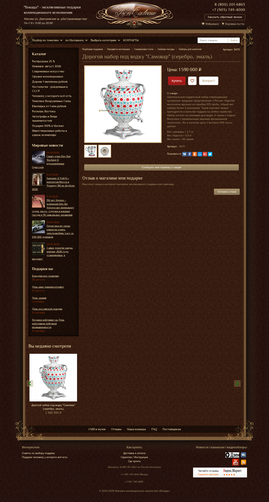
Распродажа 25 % (43, 61)
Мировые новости (47, 145)
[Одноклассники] (195, 154)
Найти (233, 40)
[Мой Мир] (200, 154)
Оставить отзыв (227, 191)
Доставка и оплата (134, 453)
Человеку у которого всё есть (52, 96)
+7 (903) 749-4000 (228, 10)
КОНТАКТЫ (131, 40)
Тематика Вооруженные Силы (51, 101)
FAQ (154, 429)
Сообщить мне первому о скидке (161, 167)
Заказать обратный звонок (224, 17)
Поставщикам (171, 429)
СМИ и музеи (97, 429)
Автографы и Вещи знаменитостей (44, 118)
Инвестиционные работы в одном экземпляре (49, 133)
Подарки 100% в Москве (48, 126)
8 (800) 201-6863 (230, 4)
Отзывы (116, 429)
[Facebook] (189, 154)
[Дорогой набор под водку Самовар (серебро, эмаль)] (123, 103)
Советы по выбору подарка (38, 453)
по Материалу (75, 40)
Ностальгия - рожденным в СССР (50, 89)
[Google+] (205, 154)
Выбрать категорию (103, 40)
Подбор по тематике (45, 40)
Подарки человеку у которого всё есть (45, 457)
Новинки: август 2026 (46, 66)
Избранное (212, 24)
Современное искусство (48, 71)
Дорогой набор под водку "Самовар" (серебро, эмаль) (53, 407)
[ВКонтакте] (184, 154)
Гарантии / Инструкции (134, 457)
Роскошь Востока (43, 111)
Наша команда (136, 429)
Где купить (134, 461)
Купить (177, 81)
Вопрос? (208, 81)
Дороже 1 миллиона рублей (50, 81)
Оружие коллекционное (47, 76)
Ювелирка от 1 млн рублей (49, 106)
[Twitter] (210, 154)
